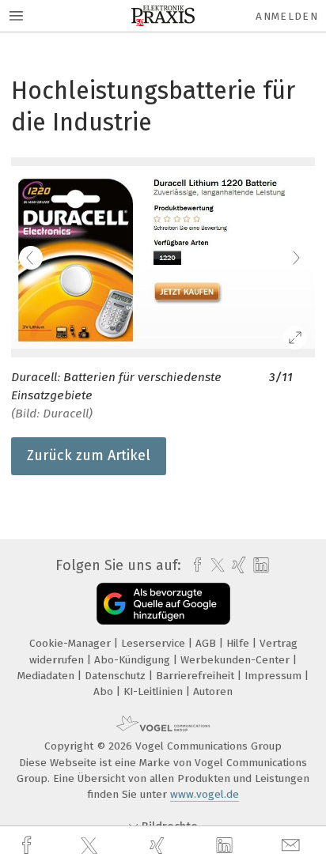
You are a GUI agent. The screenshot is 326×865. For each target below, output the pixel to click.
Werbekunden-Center (236, 660)
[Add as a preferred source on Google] (163, 604)
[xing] (159, 846)
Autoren (213, 691)
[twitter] (91, 846)
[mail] (293, 845)
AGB (207, 643)
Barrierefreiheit (196, 675)
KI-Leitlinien (154, 691)
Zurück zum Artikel (88, 455)
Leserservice (154, 643)
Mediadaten (47, 675)
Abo (104, 691)
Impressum (274, 675)
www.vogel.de (204, 794)
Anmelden (287, 16)
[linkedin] (226, 846)
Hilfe (239, 643)
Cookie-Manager (71, 643)
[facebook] (28, 845)
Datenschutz (117, 675)
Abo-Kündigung (133, 660)
